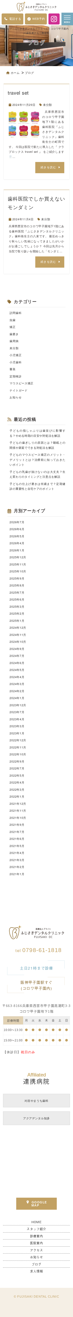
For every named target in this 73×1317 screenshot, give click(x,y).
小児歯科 (15, 362)
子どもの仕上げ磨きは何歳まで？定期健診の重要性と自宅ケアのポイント (37, 486)
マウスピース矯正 (21, 383)
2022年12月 (18, 740)
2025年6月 (17, 599)
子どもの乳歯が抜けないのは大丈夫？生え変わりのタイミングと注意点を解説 (37, 474)
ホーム (15, 73)
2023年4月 (17, 719)
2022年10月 (18, 754)
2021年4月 (17, 853)
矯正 (12, 327)
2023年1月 (17, 733)
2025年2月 (17, 613)
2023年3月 (17, 726)
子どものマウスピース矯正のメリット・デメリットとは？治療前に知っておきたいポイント (37, 459)
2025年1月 (17, 621)
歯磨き (14, 334)
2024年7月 (17, 656)
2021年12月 (18, 804)
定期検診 (15, 376)
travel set (18, 92)
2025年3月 (17, 606)
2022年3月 (17, 789)
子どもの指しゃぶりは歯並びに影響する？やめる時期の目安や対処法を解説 (37, 433)
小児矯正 (15, 355)
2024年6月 (17, 663)
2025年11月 (18, 564)
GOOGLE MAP (39, 1204)
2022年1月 (17, 796)
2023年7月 (17, 712)
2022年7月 (17, 768)
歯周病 (14, 341)
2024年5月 (17, 670)
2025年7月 (17, 592)
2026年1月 (17, 550)
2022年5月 (17, 775)
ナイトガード (18, 390)
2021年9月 (17, 825)
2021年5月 (17, 846)
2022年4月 (17, 782)
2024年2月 (17, 691)
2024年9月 (17, 649)
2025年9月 (17, 578)
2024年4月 (17, 677)
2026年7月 (17, 522)
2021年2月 (17, 867)
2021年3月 (17, 860)
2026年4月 (17, 543)
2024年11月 (18, 635)
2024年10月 (18, 642)
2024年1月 (17, 698)
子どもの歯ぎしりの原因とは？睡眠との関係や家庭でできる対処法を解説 (37, 445)
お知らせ (15, 397)
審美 (12, 369)
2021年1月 (17, 874)
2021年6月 (17, 839)
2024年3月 (17, 684)
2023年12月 (18, 705)
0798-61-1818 (38, 950)
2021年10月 (18, 818)
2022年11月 (18, 747)
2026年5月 (17, 536)
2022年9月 (17, 761)
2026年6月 (17, 529)
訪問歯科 (15, 313)
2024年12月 (18, 627)
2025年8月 (17, 585)
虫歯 (12, 320)
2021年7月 (17, 832)
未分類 (47, 105)
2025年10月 (18, 571)
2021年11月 (18, 810)
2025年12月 (18, 557)
